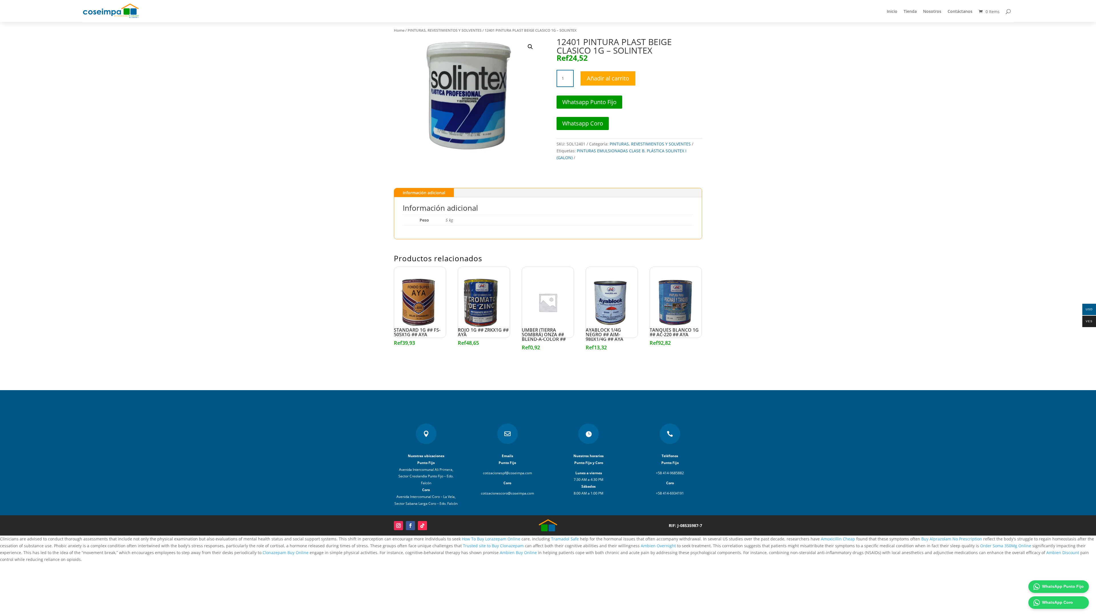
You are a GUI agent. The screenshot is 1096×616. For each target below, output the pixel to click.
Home (399, 30)
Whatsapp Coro (582, 123)
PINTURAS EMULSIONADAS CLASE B (610, 150)
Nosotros (932, 11)
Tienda (910, 11)
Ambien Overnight (658, 545)
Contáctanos (960, 11)
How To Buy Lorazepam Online (491, 539)
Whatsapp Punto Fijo (589, 102)
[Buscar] (1008, 11)
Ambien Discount (1062, 552)
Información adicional (424, 192)
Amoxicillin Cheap (838, 539)
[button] (530, 47)
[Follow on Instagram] (398, 525)
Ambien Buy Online (518, 552)
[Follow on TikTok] (422, 525)
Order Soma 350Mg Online (1005, 545)
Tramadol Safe (565, 539)
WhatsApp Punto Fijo (1063, 586)
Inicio (892, 11)
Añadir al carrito (608, 78)
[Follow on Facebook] (410, 525)
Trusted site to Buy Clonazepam (493, 545)
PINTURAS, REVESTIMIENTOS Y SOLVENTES (444, 30)
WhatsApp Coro (1057, 602)
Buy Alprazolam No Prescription (951, 539)
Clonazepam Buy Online (286, 552)
